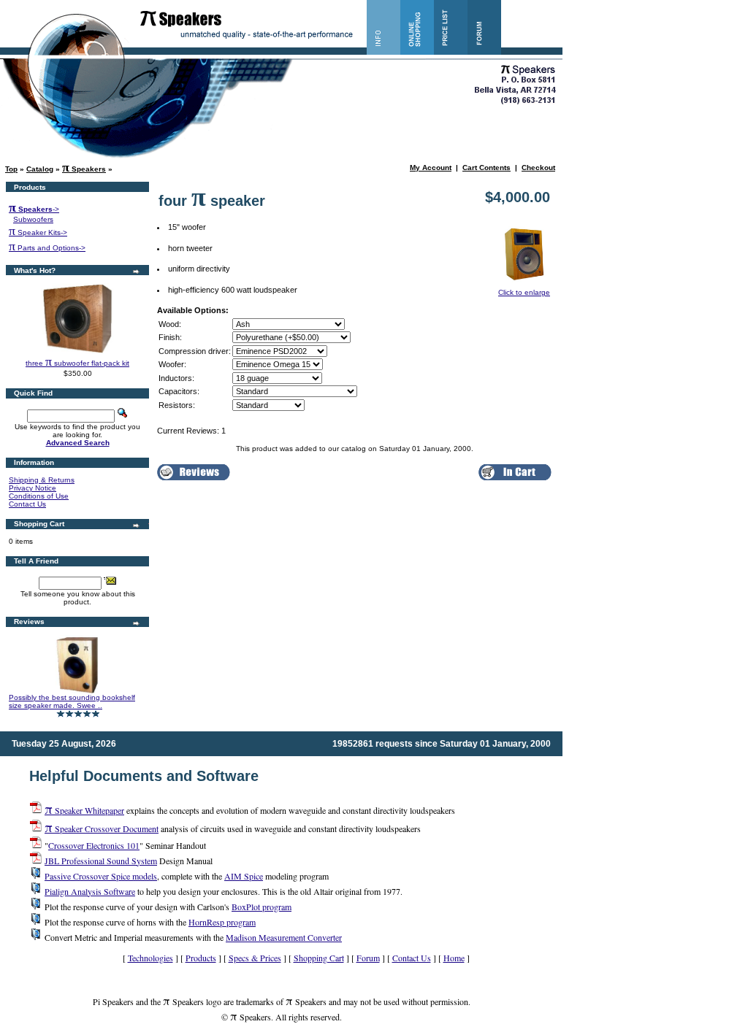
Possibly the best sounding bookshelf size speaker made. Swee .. (72, 701)
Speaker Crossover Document (102, 828)
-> (34, 209)
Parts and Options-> (47, 248)
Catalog (39, 169)
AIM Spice (243, 876)
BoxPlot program (261, 906)
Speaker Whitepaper (84, 810)
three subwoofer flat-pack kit (77, 363)
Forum (368, 957)
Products (201, 957)
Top (11, 169)
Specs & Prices (255, 957)
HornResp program (222, 922)
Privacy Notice (32, 488)
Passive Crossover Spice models (101, 876)
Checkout (538, 167)
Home (454, 957)
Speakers (84, 169)
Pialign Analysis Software (90, 891)
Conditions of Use (39, 496)
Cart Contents (486, 167)
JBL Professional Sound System (101, 860)
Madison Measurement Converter (284, 937)
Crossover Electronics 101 (94, 845)
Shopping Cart (319, 957)
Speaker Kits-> (38, 232)
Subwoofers (33, 219)
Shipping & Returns (42, 480)
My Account (430, 167)
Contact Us (27, 504)
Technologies (150, 957)
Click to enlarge (524, 292)
